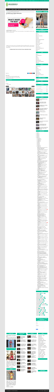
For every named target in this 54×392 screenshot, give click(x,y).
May (38, 143)
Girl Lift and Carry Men (39, 43)
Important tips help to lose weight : (41, 152)
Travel (42, 312)
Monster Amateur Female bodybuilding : (43, 118)
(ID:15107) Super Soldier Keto (40, 155)
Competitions (38, 44)
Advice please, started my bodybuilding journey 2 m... (42, 271)
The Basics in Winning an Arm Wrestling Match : (42, 188)
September (38, 140)
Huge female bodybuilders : (40, 284)
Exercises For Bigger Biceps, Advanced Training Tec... (41, 185)
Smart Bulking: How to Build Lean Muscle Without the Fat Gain (23, 366)
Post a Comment (9, 84)
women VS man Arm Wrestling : (41, 173)
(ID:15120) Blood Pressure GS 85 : (41, 226)
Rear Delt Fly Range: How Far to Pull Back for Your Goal (23, 349)
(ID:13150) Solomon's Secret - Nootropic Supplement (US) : (43, 124)
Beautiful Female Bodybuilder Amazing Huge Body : (42, 288)
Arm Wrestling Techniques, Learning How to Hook (42, 150)
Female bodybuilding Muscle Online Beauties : (42, 178)
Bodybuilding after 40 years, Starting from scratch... (42, 204)
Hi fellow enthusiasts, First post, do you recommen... (42, 219)
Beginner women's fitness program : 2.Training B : (41, 283)
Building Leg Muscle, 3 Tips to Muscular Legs (11, 336)
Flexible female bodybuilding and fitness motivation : (42, 248)
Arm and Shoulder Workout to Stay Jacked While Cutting (34, 368)
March (38, 145)
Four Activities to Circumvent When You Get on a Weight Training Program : (44, 128)
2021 (37, 136)
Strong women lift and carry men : (41, 169)
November (38, 139)
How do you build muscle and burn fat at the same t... (42, 154)
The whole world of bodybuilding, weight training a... (42, 157)
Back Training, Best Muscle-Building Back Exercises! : (42, 151)
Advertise (13, 0)
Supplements (37, 311)
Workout (33, 0)
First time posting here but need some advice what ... (42, 255)
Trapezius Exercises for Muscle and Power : (42, 160)
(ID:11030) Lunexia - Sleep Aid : (41, 179)
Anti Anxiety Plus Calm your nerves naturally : (42, 198)
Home (7, 0)
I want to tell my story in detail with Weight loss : (44, 121)
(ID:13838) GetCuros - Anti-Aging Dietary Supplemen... (42, 194)
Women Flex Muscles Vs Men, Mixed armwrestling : (41, 227)
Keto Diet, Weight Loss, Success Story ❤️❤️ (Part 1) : (42, 222)
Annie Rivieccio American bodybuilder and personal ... (42, 246)
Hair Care (44, 303)
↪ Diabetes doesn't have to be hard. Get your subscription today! (20, 49)
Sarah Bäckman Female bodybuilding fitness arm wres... (42, 261)
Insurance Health (39, 60)
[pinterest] (47, 0)
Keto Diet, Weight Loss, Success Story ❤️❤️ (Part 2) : (42, 209)
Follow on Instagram (39, 91)
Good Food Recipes (38, 303)
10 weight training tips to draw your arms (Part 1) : (42, 171)
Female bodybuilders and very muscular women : (42, 274)
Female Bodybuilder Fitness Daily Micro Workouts (23, 337)
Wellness (27, 9)
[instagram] (42, 0)
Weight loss (19, 9)
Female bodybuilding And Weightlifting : (42, 253)
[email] (44, 0)
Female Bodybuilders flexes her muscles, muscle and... (42, 258)
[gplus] (41, 0)
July (37, 142)
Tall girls (39, 9)
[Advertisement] (20, 39)
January (38, 146)
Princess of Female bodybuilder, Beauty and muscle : (42, 242)
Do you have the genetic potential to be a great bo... (42, 181)
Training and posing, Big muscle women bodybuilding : (42, 164)
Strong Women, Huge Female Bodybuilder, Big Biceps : (42, 156)
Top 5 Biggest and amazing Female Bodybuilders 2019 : (41, 183)
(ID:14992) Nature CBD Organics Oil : (41, 252)
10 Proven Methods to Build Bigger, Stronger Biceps (33, 371)
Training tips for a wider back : (40, 262)
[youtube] (46, 0)
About (10, 0)
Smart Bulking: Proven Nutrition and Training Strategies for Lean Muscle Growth (21, 345)
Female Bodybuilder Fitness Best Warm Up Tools (23, 360)
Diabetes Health (44, 9)
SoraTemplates (8, 390)
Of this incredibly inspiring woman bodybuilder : (41, 260)
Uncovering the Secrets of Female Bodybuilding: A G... (41, 199)
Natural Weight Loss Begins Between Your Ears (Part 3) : (43, 102)
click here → (7, 385)
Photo (27, 0)
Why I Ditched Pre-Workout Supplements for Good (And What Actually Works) (21, 353)
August (38, 141)
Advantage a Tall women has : (40, 213)
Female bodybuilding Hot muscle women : (42, 266)
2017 (37, 289)
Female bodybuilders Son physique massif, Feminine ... (42, 211)
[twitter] (38, 0)
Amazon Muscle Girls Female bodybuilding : (42, 220)
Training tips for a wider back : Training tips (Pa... (42, 225)
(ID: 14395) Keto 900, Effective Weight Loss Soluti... (42, 243)
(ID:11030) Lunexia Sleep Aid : (40, 251)
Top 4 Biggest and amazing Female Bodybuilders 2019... (41, 159)
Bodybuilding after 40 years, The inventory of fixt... (42, 190)
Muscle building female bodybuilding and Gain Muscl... (42, 234)
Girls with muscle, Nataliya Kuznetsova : (42, 267)
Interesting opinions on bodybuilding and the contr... (42, 264)
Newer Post (7, 86)
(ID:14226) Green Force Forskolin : (41, 285)
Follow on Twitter (38, 86)
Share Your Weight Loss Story (21, 0)
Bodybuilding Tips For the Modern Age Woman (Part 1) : (43, 105)
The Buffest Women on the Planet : (44, 114)
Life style (30, 0)
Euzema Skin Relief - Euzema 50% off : (41, 230)
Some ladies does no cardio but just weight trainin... (42, 175)
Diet (36, 9)
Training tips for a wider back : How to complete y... (41, 216)
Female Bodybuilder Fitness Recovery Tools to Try (23, 363)
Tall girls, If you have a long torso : (41, 272)
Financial (38, 79)
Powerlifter (38, 49)
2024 (37, 134)
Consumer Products (39, 55)
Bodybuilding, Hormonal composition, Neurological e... (41, 180)
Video (37, 50)
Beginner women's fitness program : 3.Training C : (41, 276)
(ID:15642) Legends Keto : (43, 111)
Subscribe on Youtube (39, 89)
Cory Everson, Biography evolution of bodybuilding (41, 166)
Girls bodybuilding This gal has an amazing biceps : (42, 224)
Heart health (38, 72)
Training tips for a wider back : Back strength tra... (42, 250)
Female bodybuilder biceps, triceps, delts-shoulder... (42, 191)
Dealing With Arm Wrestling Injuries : (41, 215)
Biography (30, 9)
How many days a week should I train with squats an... (42, 186)
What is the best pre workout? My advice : (42, 161)
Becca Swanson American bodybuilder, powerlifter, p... (42, 278)
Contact (16, 0)
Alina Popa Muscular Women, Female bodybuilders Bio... (41, 197)
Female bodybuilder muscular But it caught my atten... (42, 281)
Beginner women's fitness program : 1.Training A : (41, 286)
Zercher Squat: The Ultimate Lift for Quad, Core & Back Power (34, 361)
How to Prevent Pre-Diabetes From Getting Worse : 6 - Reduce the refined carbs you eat (44, 109)
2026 (37, 132)
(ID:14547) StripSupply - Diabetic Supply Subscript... (42, 273)
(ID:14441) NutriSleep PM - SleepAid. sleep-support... (42, 229)
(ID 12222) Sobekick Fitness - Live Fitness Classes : (42, 218)
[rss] (43, 0)
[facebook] (39, 0)
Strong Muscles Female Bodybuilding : (41, 244)
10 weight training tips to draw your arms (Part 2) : (42, 167)
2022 (37, 135)
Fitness (34, 9)
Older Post (33, 86)
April (38, 144)
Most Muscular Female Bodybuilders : (41, 214)
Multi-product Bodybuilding (40, 61)
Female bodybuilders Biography (40, 39)
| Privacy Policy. (16, 390)
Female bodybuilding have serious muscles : (43, 99)
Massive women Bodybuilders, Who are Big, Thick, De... (42, 238)
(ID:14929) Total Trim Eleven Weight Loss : (42, 277)
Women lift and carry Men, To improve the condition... (42, 236)
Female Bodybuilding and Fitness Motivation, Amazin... (42, 203)
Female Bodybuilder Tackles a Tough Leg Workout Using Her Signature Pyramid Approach (31, 353)
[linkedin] (10, 367)
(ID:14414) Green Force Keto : (40, 196)
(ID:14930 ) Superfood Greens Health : (41, 279)
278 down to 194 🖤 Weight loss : (41, 170)
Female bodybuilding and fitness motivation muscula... (42, 268)
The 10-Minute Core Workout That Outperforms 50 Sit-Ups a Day (31, 357)
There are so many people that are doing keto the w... (42, 240)
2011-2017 (13, 390)
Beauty (43, 293)
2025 (37, 133)
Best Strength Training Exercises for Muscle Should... (42, 192)
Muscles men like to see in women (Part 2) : (42, 147)
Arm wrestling (38, 293)
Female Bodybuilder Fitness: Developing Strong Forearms (23, 356)
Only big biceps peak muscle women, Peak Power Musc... (42, 207)
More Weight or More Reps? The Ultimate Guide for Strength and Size (21, 341)
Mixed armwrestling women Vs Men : (41, 265)
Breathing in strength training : (40, 148)
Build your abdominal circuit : (40, 162)
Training (12, 9)
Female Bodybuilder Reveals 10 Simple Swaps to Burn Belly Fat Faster (32, 364)
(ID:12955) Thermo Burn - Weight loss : (42, 275)
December (38, 138)
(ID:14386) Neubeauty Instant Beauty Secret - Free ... (42, 245)
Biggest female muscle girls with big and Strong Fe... (42, 205)
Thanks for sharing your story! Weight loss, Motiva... (42, 269)
